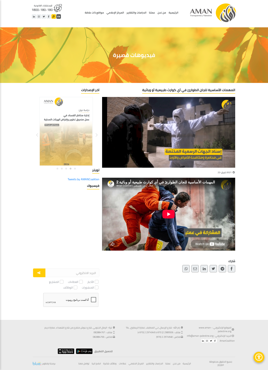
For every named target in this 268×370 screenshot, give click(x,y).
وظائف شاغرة (109, 363)
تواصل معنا (83, 363)
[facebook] (48, 16)
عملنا (152, 12)
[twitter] (44, 16)
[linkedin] (34, 16)
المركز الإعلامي (115, 12)
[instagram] (39, 16)
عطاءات (122, 363)
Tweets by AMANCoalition (83, 179)
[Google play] (83, 351)
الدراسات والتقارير (136, 12)
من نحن (162, 12)
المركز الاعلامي (136, 363)
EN (58, 16)
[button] (94, 132)
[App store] (65, 351)
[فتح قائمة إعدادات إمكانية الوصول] (258, 357)
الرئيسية (173, 12)
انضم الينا (96, 363)
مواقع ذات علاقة (94, 12)
